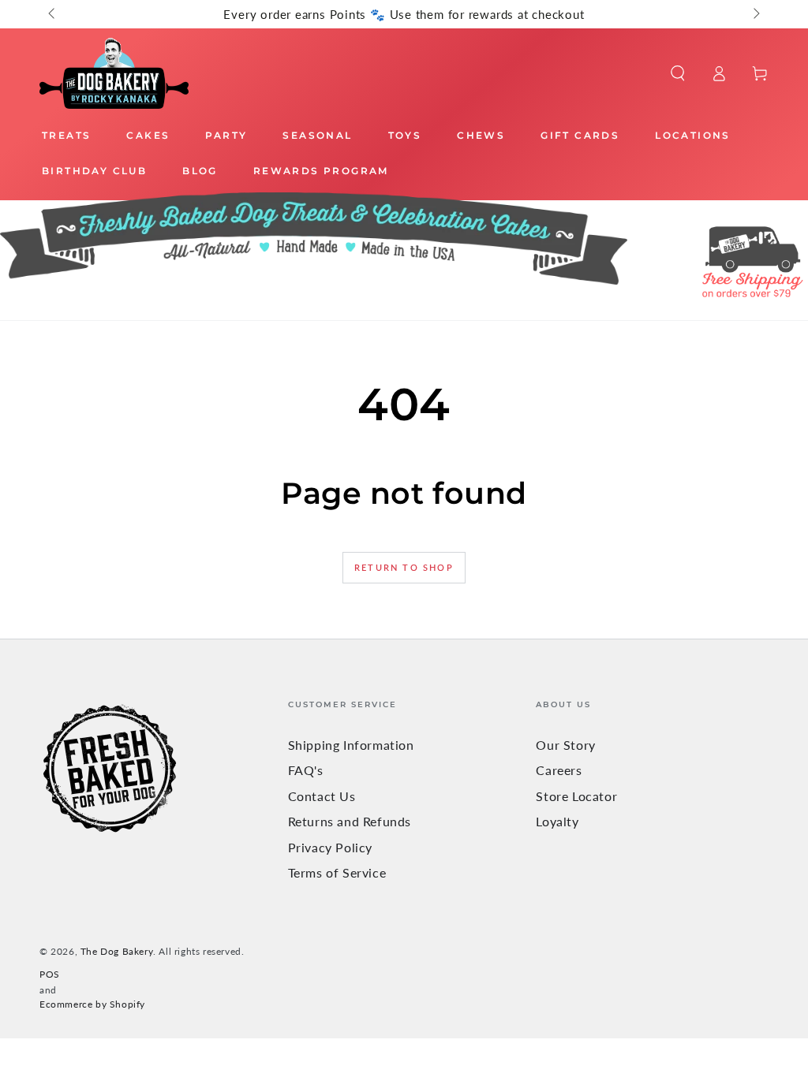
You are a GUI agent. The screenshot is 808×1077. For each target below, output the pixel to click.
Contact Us (322, 795)
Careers (559, 769)
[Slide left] (52, 14)
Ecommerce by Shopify (92, 1004)
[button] (677, 73)
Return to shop (404, 567)
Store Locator (576, 795)
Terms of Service (337, 872)
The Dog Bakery (116, 951)
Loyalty (557, 821)
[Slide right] (755, 14)
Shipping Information (351, 744)
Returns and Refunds (349, 821)
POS (49, 974)
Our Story (565, 744)
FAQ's (306, 769)
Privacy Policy (330, 847)
